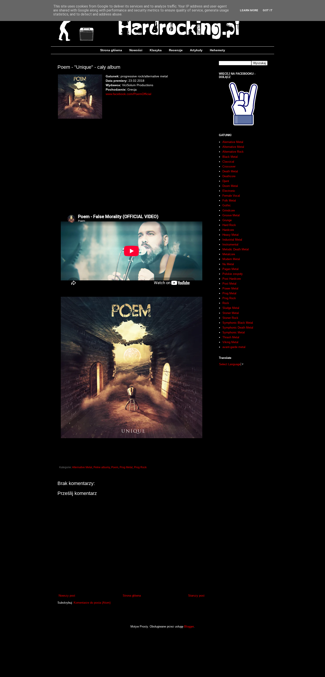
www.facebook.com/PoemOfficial (128, 94)
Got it (268, 10)
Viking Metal (230, 342)
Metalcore (228, 254)
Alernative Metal (232, 142)
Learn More (249, 10)
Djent (225, 181)
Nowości (135, 50)
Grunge (227, 220)
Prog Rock (140, 467)
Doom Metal (230, 186)
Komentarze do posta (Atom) (92, 602)
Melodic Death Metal (235, 249)
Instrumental (230, 244)
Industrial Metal (232, 239)
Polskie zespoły (232, 274)
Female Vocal (231, 195)
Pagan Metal (230, 269)
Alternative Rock (233, 151)
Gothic (226, 205)
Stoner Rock (230, 317)
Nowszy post (67, 595)
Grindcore (228, 210)
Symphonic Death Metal (237, 327)
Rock (225, 303)
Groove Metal (231, 215)
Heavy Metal (230, 234)
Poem (114, 467)
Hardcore (228, 230)
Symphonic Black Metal (237, 322)
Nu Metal (228, 264)
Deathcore (228, 176)
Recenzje (176, 50)
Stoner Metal (230, 313)
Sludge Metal (230, 308)
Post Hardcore (231, 278)
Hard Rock (229, 225)
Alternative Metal (82, 467)
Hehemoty (217, 50)
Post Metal (229, 283)
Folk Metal (229, 200)
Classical (228, 161)
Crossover (228, 166)
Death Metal (230, 171)
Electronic (228, 190)
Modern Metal (231, 259)
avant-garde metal (233, 347)
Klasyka (156, 50)
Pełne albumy (102, 467)
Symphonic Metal (233, 332)
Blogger (189, 626)
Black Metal (230, 156)
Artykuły (196, 50)
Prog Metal (126, 467)
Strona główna (111, 50)
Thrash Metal (230, 337)
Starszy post (196, 595)
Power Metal (230, 288)
